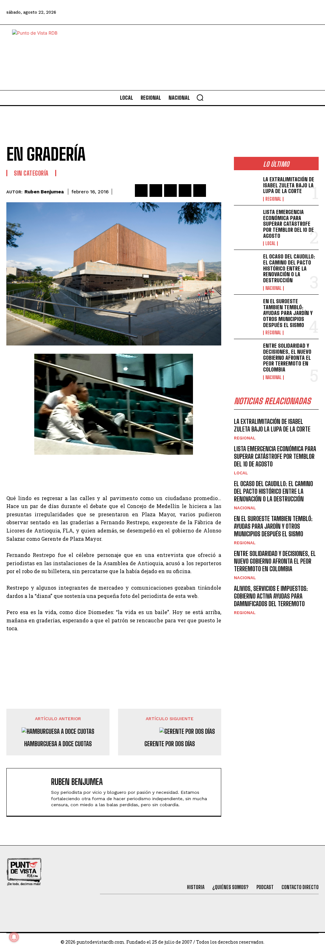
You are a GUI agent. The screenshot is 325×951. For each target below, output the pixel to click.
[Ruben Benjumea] (30, 792)
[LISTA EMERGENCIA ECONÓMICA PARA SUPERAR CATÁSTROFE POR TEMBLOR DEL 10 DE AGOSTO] (246, 220)
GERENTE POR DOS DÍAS (169, 743)
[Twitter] (243, 12)
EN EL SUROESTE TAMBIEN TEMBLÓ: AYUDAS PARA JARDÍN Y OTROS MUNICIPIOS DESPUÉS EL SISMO (288, 313)
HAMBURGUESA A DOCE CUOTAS (58, 743)
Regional (273, 199)
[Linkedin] (170, 190)
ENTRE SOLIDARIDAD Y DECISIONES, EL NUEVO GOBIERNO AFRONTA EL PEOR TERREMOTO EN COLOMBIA (287, 357)
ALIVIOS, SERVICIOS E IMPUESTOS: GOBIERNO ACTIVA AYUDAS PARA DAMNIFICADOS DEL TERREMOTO (271, 596)
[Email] (199, 190)
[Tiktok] (260, 12)
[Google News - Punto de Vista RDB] (113, 655)
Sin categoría (31, 173)
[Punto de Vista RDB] (40, 57)
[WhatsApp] (185, 190)
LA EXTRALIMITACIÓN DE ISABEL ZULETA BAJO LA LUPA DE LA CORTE (288, 185)
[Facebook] (226, 12)
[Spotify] (312, 12)
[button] (200, 97)
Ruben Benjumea (44, 192)
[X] (155, 190)
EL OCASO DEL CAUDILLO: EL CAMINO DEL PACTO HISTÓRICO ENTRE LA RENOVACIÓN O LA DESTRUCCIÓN (289, 268)
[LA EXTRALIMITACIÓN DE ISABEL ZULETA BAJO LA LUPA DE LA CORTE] (246, 188)
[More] (214, 190)
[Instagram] (277, 12)
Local (270, 243)
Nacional (273, 288)
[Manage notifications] (14, 937)
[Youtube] (295, 12)
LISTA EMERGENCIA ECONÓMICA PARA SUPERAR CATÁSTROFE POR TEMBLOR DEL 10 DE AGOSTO (288, 224)
